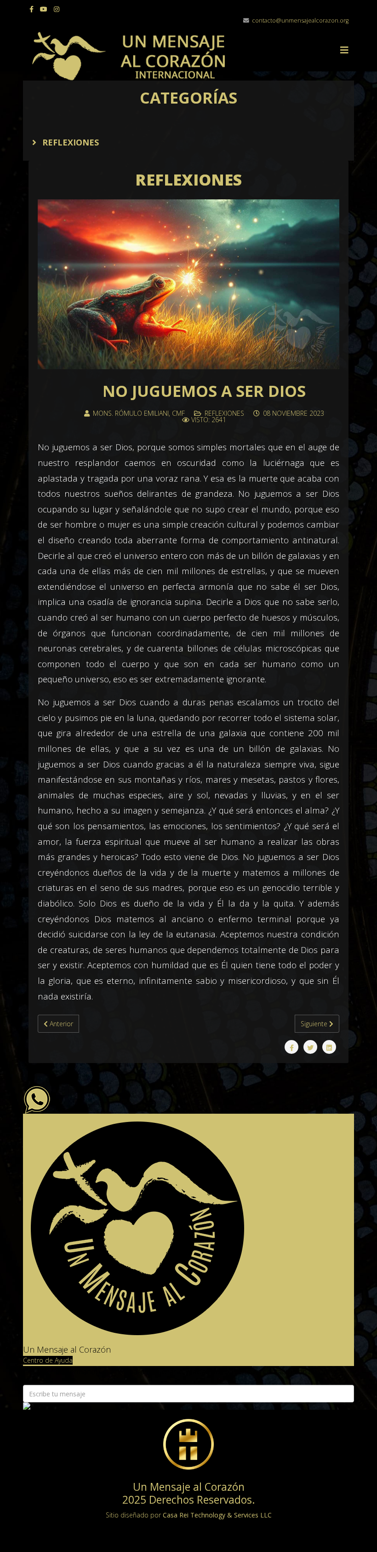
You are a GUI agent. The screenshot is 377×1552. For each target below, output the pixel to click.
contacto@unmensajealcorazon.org (300, 20)
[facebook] (31, 9)
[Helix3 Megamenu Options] (344, 50)
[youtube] (43, 9)
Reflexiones (224, 413)
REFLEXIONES (69, 142)
